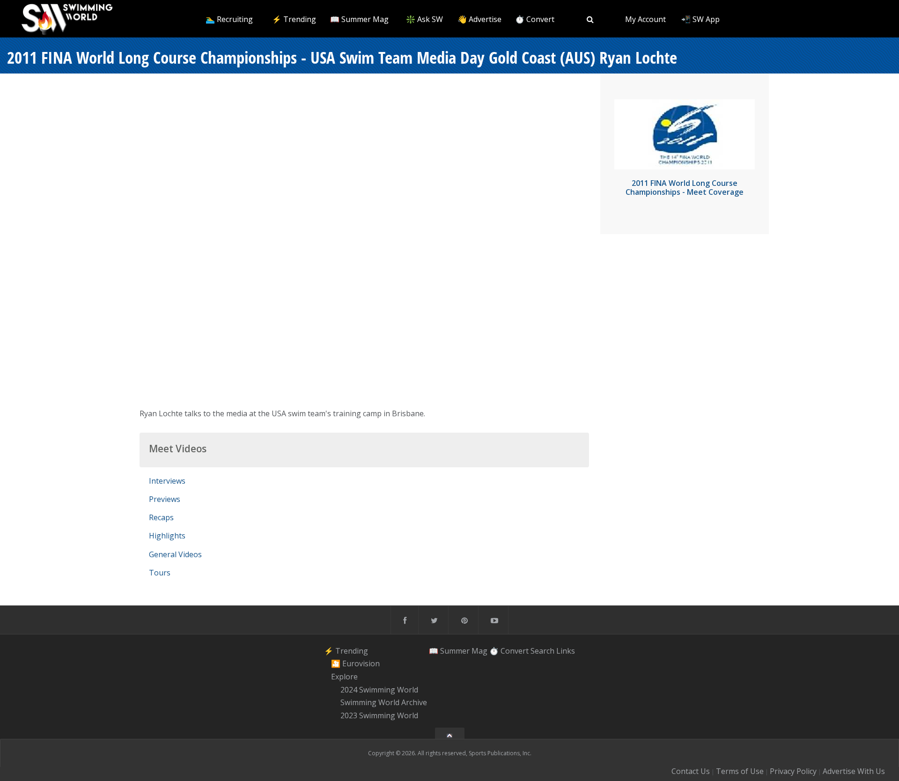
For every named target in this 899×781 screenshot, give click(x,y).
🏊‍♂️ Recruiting (229, 19)
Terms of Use (740, 771)
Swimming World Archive (383, 703)
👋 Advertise (479, 19)
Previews (164, 499)
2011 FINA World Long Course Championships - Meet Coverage (685, 187)
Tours (159, 572)
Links (565, 651)
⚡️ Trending (294, 19)
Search (542, 651)
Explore (344, 676)
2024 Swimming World (379, 690)
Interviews (167, 481)
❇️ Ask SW (424, 19)
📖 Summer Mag (359, 19)
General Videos (175, 554)
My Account (645, 19)
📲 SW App (700, 19)
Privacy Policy (793, 771)
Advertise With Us (854, 771)
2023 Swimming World (379, 715)
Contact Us (690, 771)
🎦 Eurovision (355, 663)
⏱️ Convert (534, 19)
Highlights (167, 535)
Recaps (161, 517)
